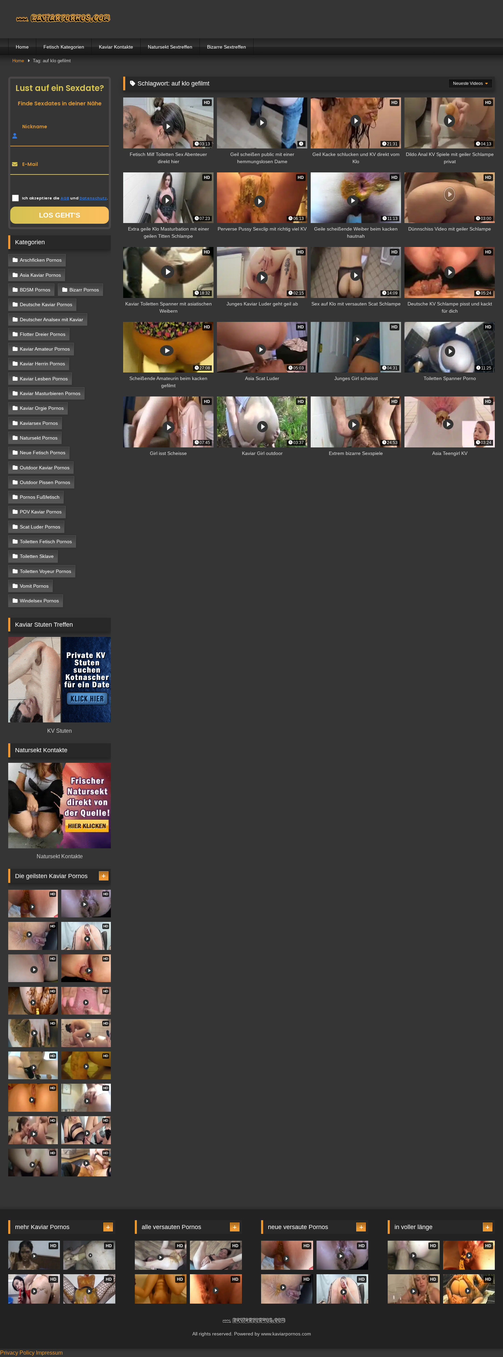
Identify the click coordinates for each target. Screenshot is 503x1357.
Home (22, 47)
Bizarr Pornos (84, 289)
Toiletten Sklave (37, 556)
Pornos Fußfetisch (40, 497)
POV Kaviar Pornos (41, 511)
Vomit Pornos (34, 586)
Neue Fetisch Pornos (42, 452)
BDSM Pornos (35, 289)
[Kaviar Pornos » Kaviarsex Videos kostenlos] (59, 19)
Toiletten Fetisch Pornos (46, 541)
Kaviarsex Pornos (39, 423)
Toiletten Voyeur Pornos (45, 571)
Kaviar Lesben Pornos (44, 378)
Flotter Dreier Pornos (42, 334)
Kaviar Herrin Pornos (42, 363)
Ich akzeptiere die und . (65, 198)
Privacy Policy (17, 1353)
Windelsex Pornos (39, 600)
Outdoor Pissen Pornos (45, 482)
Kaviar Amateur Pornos (45, 349)
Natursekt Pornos (38, 438)
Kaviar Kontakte (116, 47)
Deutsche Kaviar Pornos (46, 304)
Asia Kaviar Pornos (40, 275)
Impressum (49, 1353)
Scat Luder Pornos (40, 527)
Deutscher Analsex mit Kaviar (51, 319)
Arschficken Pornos (41, 260)
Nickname (34, 126)
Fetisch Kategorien (63, 47)
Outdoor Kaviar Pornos (44, 467)
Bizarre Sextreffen (226, 47)
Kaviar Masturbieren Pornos (50, 393)
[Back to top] (481, 1336)
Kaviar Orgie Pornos (42, 408)
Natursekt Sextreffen (170, 47)
